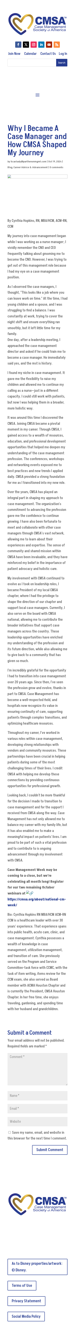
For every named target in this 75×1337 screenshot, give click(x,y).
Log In (63, 53)
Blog (10, 167)
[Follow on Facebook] (18, 45)
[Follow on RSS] (57, 45)
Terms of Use (22, 1285)
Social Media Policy (26, 1316)
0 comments (56, 167)
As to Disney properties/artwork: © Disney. (37, 1267)
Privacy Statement (26, 1301)
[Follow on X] (26, 45)
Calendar (30, 53)
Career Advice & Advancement (30, 167)
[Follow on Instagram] (34, 45)
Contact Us (48, 53)
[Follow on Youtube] (49, 45)
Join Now (14, 53)
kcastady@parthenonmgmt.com (28, 161)
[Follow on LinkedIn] (41, 45)
